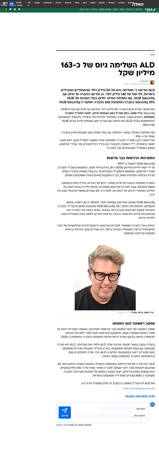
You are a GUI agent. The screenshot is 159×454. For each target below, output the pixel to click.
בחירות (111, 3)
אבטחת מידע (136, 389)
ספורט (121, 3)
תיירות (58, 3)
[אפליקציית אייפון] (15, 9)
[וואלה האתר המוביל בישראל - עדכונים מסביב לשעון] (137, 4)
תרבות (102, 3)
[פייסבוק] (6, 9)
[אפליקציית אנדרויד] (19, 9)
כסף (85, 3)
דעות (122, 10)
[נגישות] (4, 4)
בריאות (68, 3)
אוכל (77, 3)
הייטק (126, 389)
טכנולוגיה (47, 3)
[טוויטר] (10, 9)
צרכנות (129, 10)
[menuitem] (119, 4)
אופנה (37, 3)
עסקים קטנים (105, 10)
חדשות (138, 10)
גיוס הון (146, 389)
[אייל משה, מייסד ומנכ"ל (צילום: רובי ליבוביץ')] (105, 279)
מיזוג (152, 389)
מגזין (115, 10)
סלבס (92, 3)
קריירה (94, 10)
